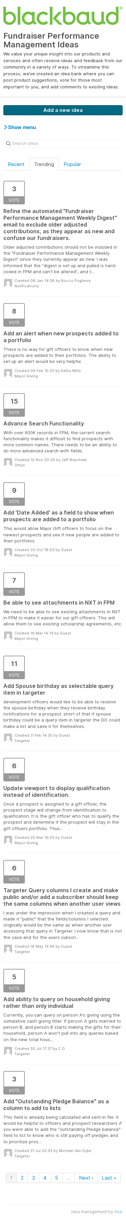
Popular (72, 164)
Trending (44, 164)
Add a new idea (63, 110)
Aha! (118, 1211)
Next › (86, 1178)
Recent (16, 164)
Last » (109, 1178)
